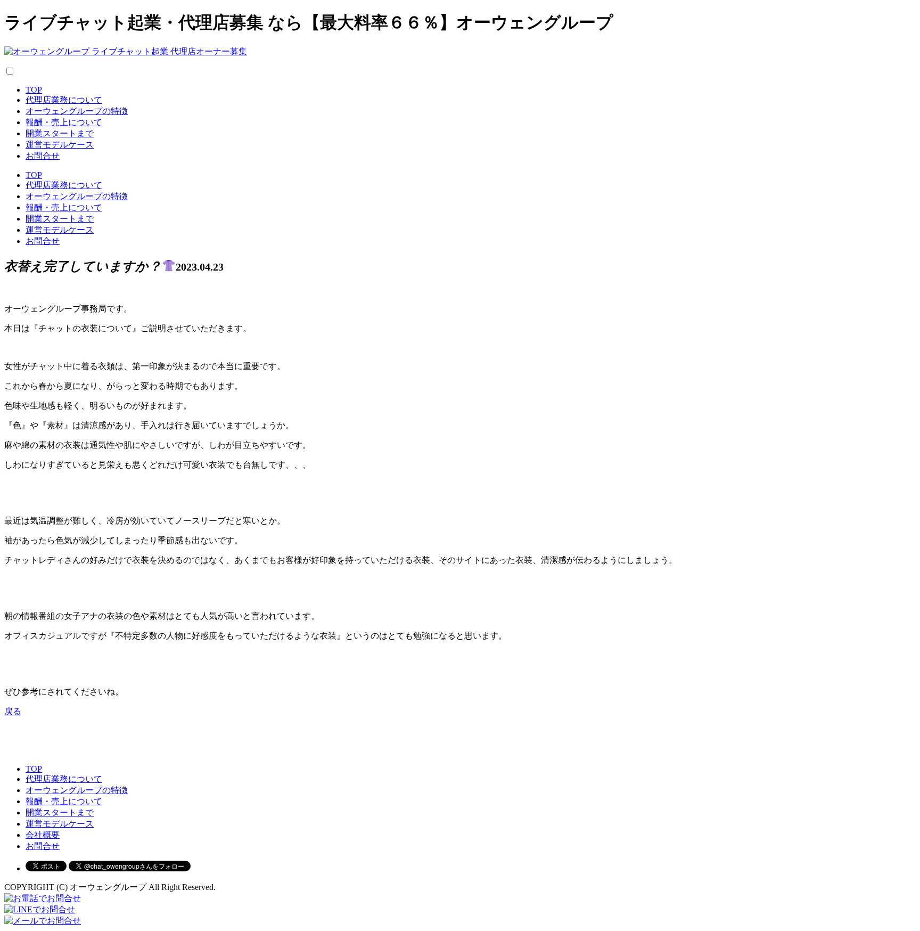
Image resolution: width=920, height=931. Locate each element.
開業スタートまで (60, 133)
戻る (12, 711)
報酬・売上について (64, 122)
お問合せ (43, 155)
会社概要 (43, 834)
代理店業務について (64, 99)
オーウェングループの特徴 (77, 111)
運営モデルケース (60, 144)
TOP (34, 89)
